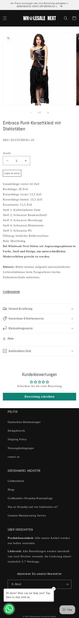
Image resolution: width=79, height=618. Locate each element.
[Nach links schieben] (31, 112)
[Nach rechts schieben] (48, 112)
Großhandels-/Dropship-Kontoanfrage (30, 498)
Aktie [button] (10, 338)
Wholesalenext (34, 616)
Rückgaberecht (16, 430)
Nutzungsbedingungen (21, 448)
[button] (5, 18)
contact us (14, 456)
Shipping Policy (17, 439)
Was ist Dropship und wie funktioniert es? (33, 506)
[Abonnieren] (67, 584)
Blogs (11, 489)
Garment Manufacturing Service (27, 515)
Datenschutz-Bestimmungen (24, 422)
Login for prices (12, 173)
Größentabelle (11, 291)
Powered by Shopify (48, 616)
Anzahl (7, 153)
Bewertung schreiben (39, 396)
